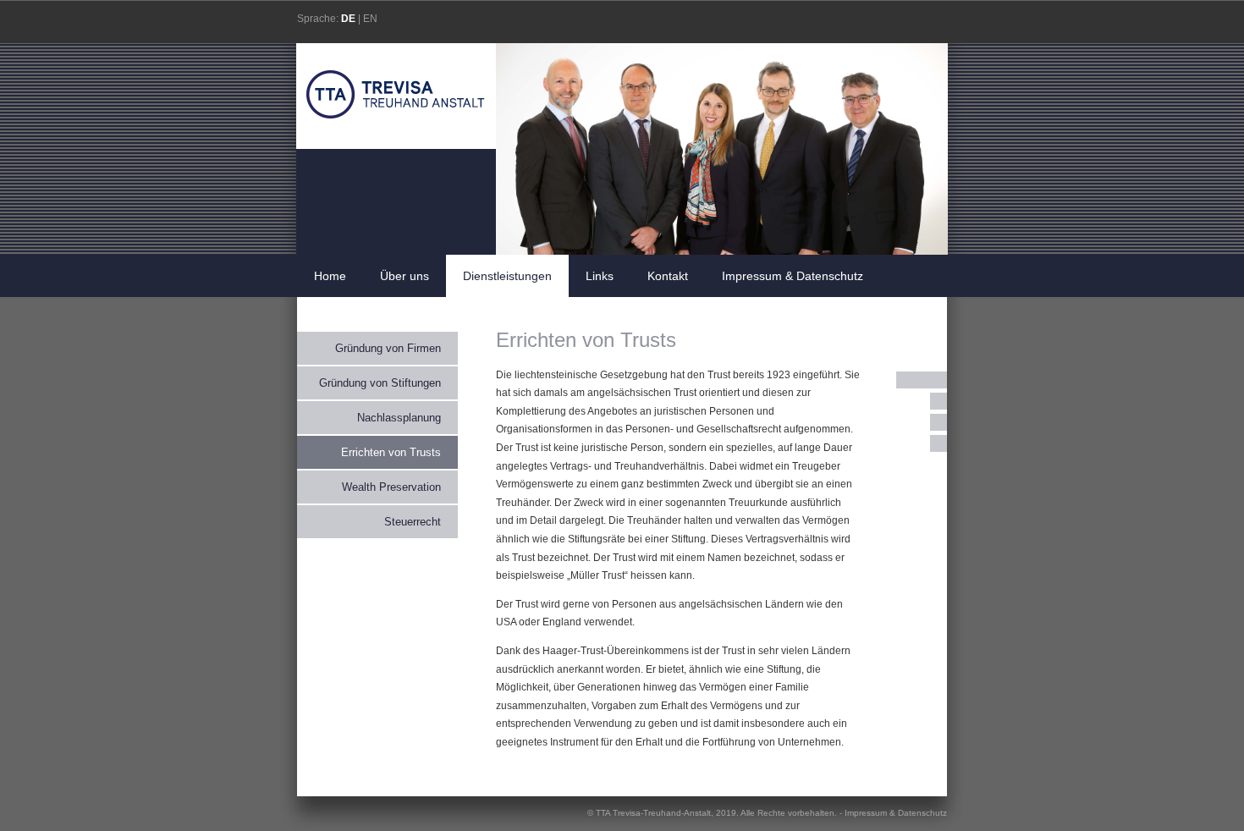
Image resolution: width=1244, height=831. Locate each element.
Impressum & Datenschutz (792, 276)
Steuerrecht (412, 521)
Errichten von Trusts (391, 452)
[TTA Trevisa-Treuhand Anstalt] (395, 141)
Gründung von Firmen (388, 348)
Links (600, 276)
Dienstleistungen (507, 276)
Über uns (404, 276)
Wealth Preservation (391, 487)
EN (370, 19)
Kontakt (667, 276)
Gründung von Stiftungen (380, 383)
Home (330, 276)
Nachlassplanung (399, 417)
